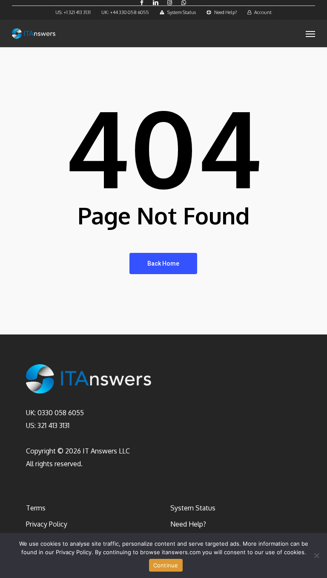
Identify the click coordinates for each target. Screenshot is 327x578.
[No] (316, 555)
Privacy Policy (46, 524)
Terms (36, 508)
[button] (310, 33)
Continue (165, 565)
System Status (192, 508)
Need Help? (188, 524)
